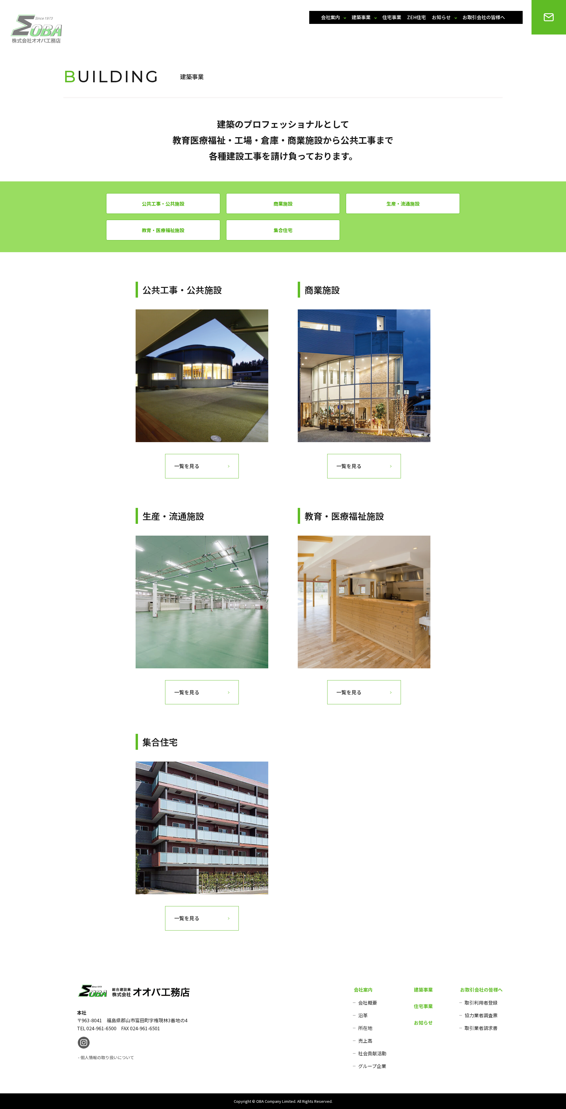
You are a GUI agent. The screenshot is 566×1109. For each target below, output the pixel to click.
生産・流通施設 (402, 203)
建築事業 (361, 17)
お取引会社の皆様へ (484, 17)
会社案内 (330, 17)
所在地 (365, 1028)
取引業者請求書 (481, 1028)
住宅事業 (391, 17)
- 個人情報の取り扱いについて (106, 1057)
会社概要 (367, 1002)
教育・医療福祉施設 (163, 230)
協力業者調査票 (481, 1015)
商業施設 (283, 203)
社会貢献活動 (372, 1053)
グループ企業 (372, 1066)
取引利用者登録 (481, 1002)
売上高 (365, 1040)
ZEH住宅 (416, 17)
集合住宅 (283, 230)
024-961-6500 (101, 1028)
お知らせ (441, 17)
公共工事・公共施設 (163, 203)
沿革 (363, 1015)
